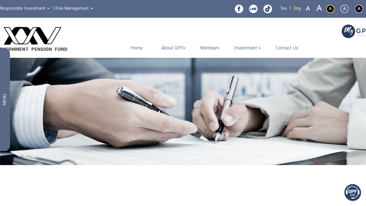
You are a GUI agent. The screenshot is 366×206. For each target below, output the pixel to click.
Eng (297, 9)
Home (137, 48)
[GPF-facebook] (239, 9)
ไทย (284, 9)
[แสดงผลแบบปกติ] (344, 9)
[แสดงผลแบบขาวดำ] (359, 9)
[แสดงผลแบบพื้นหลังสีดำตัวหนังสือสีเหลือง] (330, 9)
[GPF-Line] (253, 9)
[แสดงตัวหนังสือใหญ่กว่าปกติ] (319, 9)
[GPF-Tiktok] (267, 9)
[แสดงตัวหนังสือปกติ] (308, 9)
